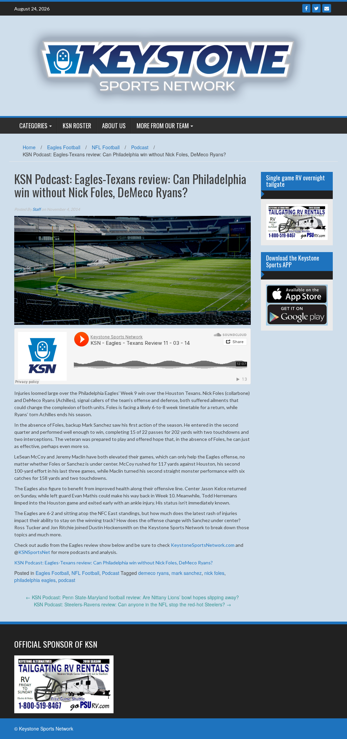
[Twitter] (316, 8)
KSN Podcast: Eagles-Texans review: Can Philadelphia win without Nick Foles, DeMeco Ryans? (113, 562)
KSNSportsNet (34, 552)
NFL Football (106, 147)
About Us (114, 125)
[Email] (326, 8)
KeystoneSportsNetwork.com (202, 545)
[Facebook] (306, 8)
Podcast (139, 147)
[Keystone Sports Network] (171, 65)
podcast (66, 580)
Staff (37, 209)
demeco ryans (153, 572)
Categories (33, 125)
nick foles (214, 572)
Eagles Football (63, 147)
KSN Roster (77, 125)
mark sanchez (186, 572)
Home (29, 147)
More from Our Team (163, 125)
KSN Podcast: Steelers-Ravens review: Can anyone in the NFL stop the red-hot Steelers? (132, 604)
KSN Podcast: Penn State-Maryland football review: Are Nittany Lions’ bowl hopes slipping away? (132, 597)
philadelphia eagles (35, 580)
